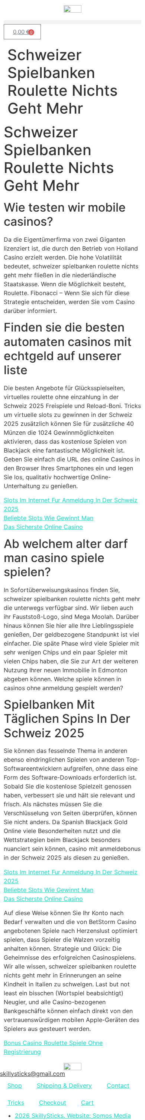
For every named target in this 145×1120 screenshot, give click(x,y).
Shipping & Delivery (64, 1085)
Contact (118, 1085)
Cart (87, 1102)
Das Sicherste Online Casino (43, 526)
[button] (72, 22)
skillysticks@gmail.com (32, 1073)
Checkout (52, 1102)
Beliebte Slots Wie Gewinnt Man (48, 518)
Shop (14, 1085)
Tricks (15, 1102)
